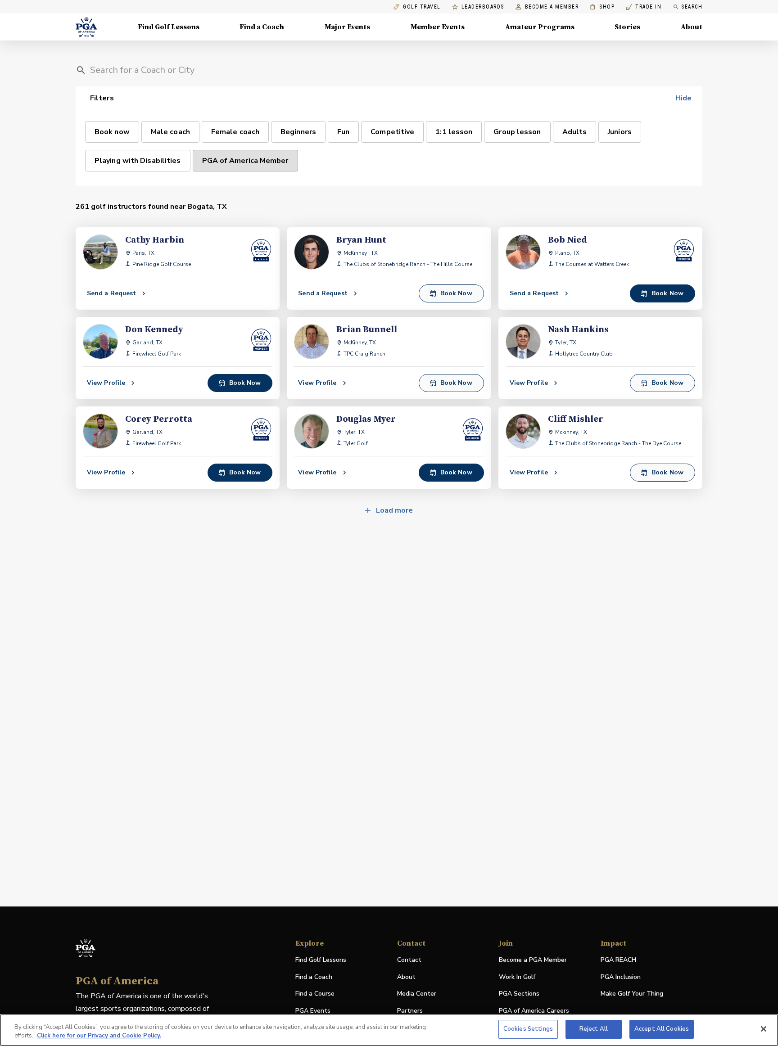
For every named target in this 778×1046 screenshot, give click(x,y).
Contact (409, 960)
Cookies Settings (528, 1029)
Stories (627, 27)
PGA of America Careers (534, 1011)
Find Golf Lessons (168, 27)
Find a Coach (262, 27)
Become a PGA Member (533, 960)
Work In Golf (517, 977)
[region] (389, 1030)
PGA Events (312, 1010)
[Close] (763, 1029)
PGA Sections (519, 993)
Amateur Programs (539, 27)
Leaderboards (482, 7)
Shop (602, 7)
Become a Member (552, 7)
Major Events (347, 27)
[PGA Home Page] (86, 27)
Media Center (416, 994)
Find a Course (315, 993)
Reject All (593, 1029)
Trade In (643, 7)
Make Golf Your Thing (632, 994)
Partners (410, 1010)
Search (691, 7)
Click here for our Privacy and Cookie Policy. (99, 1036)
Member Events (438, 27)
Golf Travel (422, 7)
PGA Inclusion (621, 977)
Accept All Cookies (661, 1029)
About (691, 27)
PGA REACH (618, 960)
